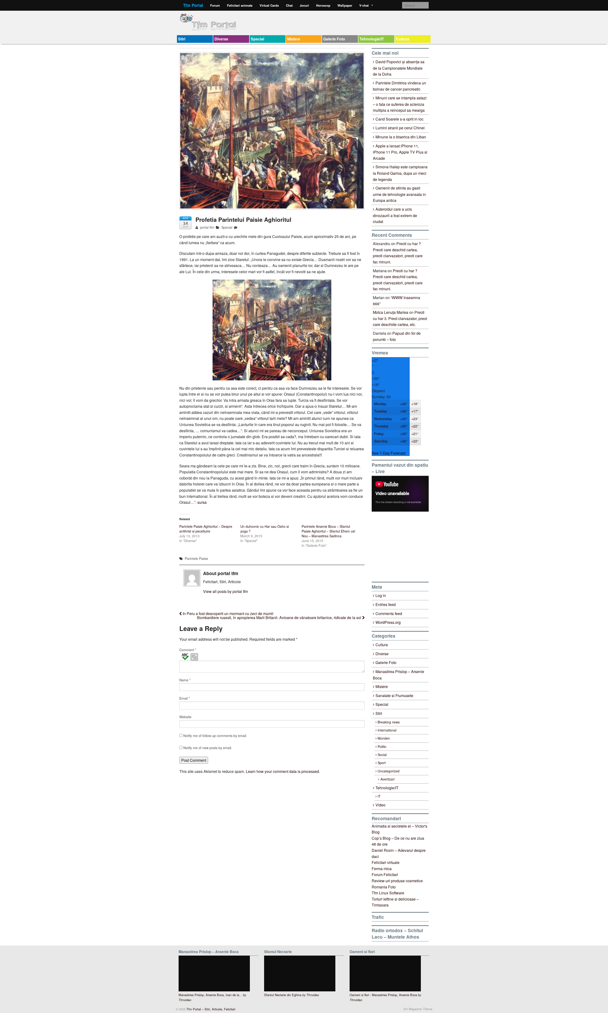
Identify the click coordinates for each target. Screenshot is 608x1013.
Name (184, 680)
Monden (384, 738)
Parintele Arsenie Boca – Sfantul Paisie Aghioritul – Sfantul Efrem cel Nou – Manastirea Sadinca (328, 531)
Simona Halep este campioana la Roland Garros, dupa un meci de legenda (400, 173)
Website (185, 716)
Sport (382, 762)
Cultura (402, 39)
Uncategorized (388, 771)
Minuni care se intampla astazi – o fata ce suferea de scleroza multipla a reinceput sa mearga (400, 104)
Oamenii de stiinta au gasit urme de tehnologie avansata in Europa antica (399, 194)
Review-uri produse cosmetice (397, 880)
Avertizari (387, 779)
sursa (202, 502)
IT (379, 796)
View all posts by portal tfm (225, 591)
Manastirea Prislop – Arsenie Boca (398, 675)
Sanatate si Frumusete (394, 695)
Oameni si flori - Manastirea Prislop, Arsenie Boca (383, 995)
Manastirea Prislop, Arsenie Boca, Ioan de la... (210, 995)
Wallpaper (344, 5)
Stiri (181, 39)
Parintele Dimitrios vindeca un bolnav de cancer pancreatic (399, 86)
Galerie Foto (334, 39)
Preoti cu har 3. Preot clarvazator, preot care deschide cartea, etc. (400, 318)
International (387, 730)
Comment (187, 649)
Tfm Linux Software (388, 893)
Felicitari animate (239, 5)
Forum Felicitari (385, 874)
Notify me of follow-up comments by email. (215, 735)
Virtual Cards (269, 5)
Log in (380, 595)
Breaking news (389, 722)
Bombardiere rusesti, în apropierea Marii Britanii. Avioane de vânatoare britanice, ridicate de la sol (279, 617)
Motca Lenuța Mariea (390, 312)
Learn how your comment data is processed (282, 771)
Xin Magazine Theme (417, 1009)
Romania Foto (384, 887)
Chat (289, 5)
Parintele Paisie (196, 558)
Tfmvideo (185, 1000)
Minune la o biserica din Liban (400, 137)
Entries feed (385, 604)
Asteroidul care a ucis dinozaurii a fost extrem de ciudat (395, 215)
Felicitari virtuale (385, 862)
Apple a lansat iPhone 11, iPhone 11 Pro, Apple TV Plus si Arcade (400, 152)
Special (257, 39)
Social (382, 754)
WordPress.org (388, 622)
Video (380, 805)
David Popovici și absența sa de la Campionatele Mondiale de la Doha (398, 68)
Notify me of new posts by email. (207, 747)
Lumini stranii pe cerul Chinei (400, 128)
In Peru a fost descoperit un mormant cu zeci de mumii (227, 613)
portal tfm (206, 227)
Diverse (221, 39)
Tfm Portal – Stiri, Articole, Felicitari (210, 1009)
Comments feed (388, 613)
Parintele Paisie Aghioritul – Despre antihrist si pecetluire (205, 528)
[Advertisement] (407, 546)
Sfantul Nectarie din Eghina (282, 995)
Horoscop (323, 5)
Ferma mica (382, 868)
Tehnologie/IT (372, 39)
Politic (382, 746)
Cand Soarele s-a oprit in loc (399, 119)
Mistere (293, 39)
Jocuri (304, 5)
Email (184, 698)
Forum (215, 5)
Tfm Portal (193, 5)
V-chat (364, 5)
